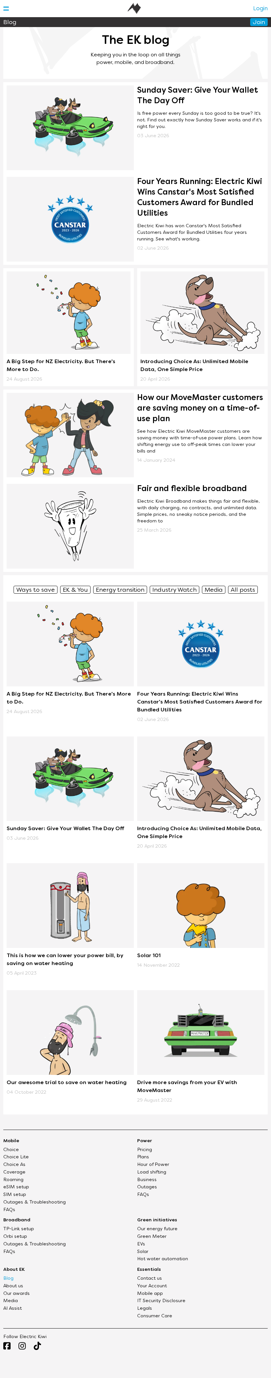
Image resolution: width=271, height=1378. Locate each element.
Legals (144, 1308)
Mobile (11, 1141)
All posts (243, 590)
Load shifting (151, 1172)
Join (259, 22)
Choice (11, 1150)
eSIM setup (16, 1187)
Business (147, 1180)
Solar (142, 1252)
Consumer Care (154, 1316)
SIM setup (14, 1195)
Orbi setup (15, 1237)
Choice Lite (16, 1157)
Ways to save (35, 590)
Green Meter (152, 1237)
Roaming (13, 1180)
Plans (143, 1157)
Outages (147, 1187)
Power (144, 1141)
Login (260, 9)
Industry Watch (174, 590)
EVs (141, 1244)
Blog (8, 1278)
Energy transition (120, 590)
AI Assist (12, 1308)
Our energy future (157, 1229)
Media (214, 590)
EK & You (75, 590)
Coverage (14, 1172)
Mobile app (150, 1294)
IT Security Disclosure (161, 1301)
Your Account (152, 1286)
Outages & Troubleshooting (34, 1202)
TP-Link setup (18, 1229)
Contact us (149, 1278)
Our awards (16, 1294)
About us (13, 1286)
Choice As (14, 1165)
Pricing (144, 1150)
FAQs (9, 1210)
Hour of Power (153, 1165)
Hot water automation (162, 1259)
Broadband (16, 1220)
